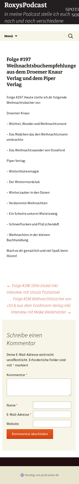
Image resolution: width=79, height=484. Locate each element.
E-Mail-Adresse (19, 414)
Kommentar (17, 375)
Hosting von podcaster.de (42, 475)
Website (13, 423)
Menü (8, 36)
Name (12, 405)
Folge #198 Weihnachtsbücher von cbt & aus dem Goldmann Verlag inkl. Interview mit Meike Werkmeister (39, 305)
